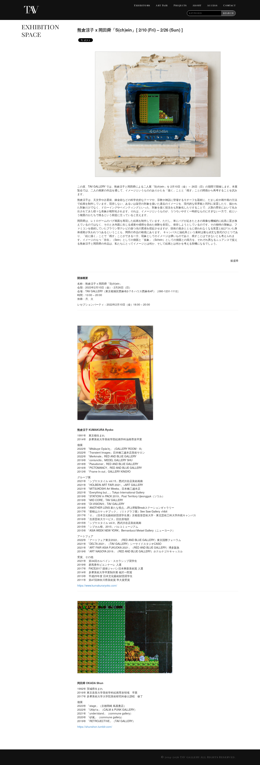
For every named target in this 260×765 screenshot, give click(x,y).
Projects (180, 5)
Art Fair (162, 5)
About (197, 5)
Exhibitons (142, 5)
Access (212, 5)
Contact (229, 5)
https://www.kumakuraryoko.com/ (97, 585)
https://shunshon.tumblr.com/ (94, 727)
